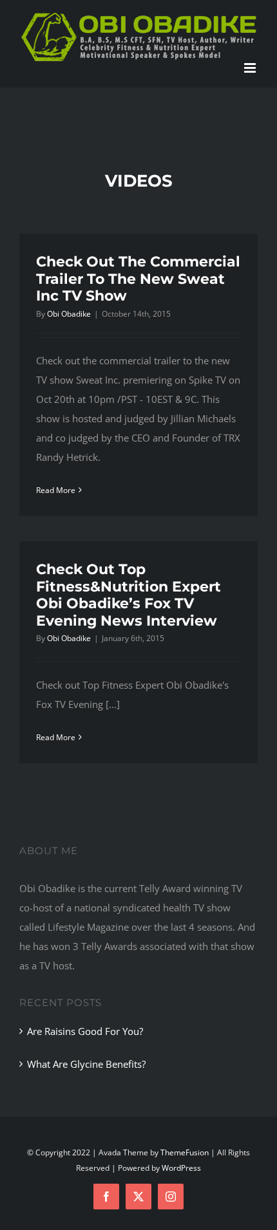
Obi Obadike (69, 313)
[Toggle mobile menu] (251, 68)
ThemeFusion (184, 1152)
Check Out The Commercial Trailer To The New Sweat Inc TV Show (138, 278)
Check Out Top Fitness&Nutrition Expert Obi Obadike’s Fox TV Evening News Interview (128, 595)
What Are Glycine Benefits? (86, 1064)
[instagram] (171, 1196)
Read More (55, 490)
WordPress (181, 1167)
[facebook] (106, 1196)
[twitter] (138, 1196)
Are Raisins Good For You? (85, 1031)
